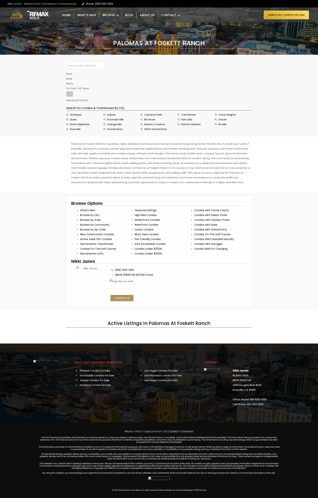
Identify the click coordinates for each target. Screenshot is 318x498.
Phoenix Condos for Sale (95, 370)
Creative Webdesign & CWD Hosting (190, 490)
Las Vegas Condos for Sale (161, 370)
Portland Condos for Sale (95, 385)
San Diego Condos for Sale (160, 380)
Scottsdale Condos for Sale (97, 375)
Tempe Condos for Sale (94, 380)
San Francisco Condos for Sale (163, 375)
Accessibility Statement (179, 431)
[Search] (69, 94)
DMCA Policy (154, 431)
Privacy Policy (134, 431)
